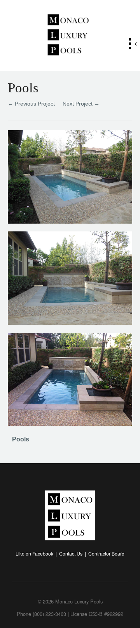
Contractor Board (106, 553)
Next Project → (81, 104)
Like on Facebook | (37, 553)
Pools (20, 439)
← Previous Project (31, 104)
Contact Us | (73, 553)
